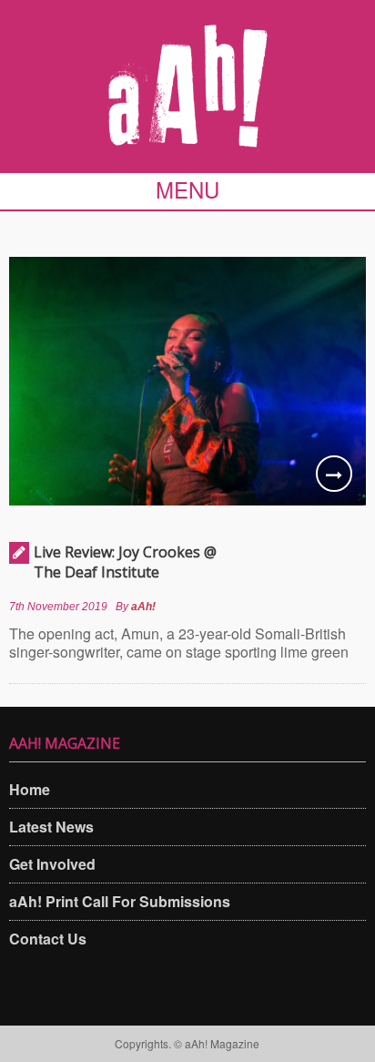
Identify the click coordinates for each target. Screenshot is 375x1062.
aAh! (143, 606)
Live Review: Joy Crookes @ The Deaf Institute (125, 562)
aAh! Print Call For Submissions (119, 901)
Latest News (51, 826)
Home (29, 789)
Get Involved (52, 863)
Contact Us (47, 938)
